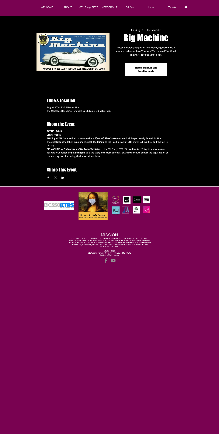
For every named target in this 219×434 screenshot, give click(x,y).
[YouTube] (113, 260)
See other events (146, 71)
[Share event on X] (55, 178)
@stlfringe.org (113, 255)
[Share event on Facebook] (48, 178)
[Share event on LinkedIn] (62, 178)
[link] (185, 7)
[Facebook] (106, 260)
